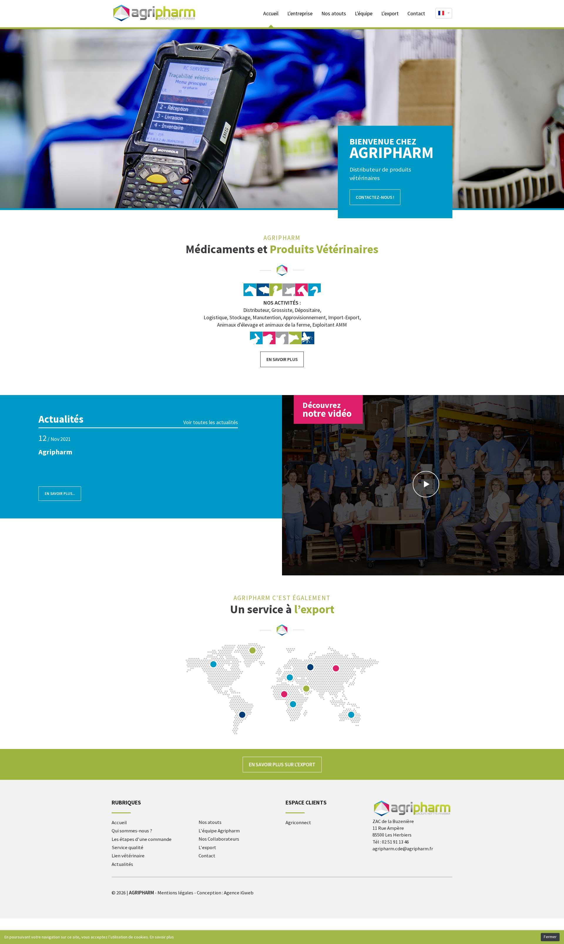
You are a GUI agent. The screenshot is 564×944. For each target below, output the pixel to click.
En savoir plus (282, 359)
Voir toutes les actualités (210, 422)
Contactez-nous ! (375, 197)
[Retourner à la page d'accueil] (154, 21)
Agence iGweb (239, 893)
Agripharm (55, 452)
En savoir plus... (56, 491)
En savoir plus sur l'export (282, 764)
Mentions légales (175, 893)
